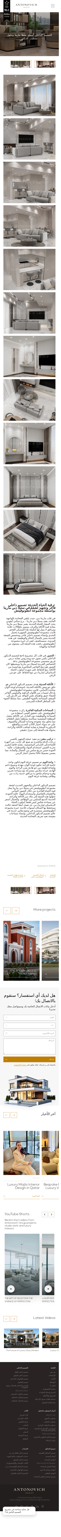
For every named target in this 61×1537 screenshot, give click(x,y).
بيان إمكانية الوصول (48, 1403)
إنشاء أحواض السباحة (47, 1467)
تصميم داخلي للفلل (21, 1372)
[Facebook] (26, 1506)
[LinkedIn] (37, 1506)
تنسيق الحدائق (50, 1449)
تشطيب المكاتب (49, 1422)
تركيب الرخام (50, 1440)
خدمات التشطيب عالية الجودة (17, 1456)
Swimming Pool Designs (46, 1463)
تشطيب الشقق (50, 1418)
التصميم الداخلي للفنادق (19, 1473)
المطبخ (25, 1439)
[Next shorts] (51, 1214)
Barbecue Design (49, 1434)
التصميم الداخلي (22, 1368)
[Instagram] (21, 1506)
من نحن (52, 1372)
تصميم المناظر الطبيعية (47, 1453)
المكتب (25, 1425)
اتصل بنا (52, 1386)
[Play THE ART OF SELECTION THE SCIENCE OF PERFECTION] (22, 1264)
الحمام (25, 1432)
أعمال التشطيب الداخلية (46, 1411)
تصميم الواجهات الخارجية (19, 1379)
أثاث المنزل (24, 1415)
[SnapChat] (32, 1506)
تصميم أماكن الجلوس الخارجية (44, 1437)
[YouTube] (16, 1506)
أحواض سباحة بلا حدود (47, 1470)
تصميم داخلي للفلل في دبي (18, 1453)
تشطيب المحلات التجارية (46, 1425)
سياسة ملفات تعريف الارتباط (45, 1399)
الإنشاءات (52, 1375)
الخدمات (25, 1449)
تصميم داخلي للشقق (20, 1375)
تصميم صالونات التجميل (19, 1394)
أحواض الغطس (50, 1473)
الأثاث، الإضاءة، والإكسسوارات (17, 1463)
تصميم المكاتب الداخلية (20, 1397)
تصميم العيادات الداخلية (20, 1401)
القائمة (53, 1368)
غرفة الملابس (23, 1422)
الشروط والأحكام (49, 1396)
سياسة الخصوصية (20, 1065)
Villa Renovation (21, 1391)
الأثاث (26, 1411)
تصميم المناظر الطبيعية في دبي (17, 1467)
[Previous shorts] (45, 1214)
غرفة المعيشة (23, 1435)
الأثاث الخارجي (22, 1418)
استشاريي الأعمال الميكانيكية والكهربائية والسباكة (44, 1429)
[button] (7, 910)
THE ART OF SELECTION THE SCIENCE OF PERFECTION (19, 1300)
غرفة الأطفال (23, 1429)
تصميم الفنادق (23, 1382)
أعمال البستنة (50, 1456)
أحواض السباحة (50, 1460)
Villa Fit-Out (50, 1415)
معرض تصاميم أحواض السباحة (44, 1477)
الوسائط (52, 1382)
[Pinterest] (42, 1506)
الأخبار (53, 1379)
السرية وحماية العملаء (47, 1392)
